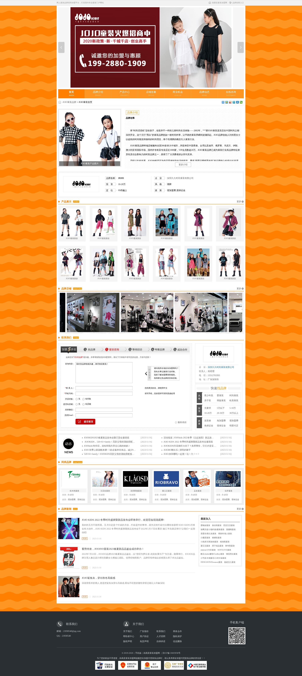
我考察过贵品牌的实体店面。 (166, 378)
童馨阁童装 (231, 529)
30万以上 (233, 413)
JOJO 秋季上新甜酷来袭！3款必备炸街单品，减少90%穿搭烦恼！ (110, 450)
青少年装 (208, 395)
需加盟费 (233, 420)
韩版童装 (221, 400)
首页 (71, 93)
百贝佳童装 (105, 491)
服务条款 (182, 422)
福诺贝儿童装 (229, 562)
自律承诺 (161, 641)
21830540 (66, 636)
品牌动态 (204, 93)
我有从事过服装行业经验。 (165, 371)
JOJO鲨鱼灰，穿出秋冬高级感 (98, 578)
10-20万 (208, 413)
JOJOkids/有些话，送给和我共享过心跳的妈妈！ (107, 446)
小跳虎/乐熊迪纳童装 (209, 542)
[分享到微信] (241, 102)
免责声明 (144, 641)
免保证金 (208, 425)
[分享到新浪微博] (230, 102)
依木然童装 (74, 491)
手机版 (138, 653)
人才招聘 (161, 636)
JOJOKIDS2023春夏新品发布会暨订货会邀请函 (106, 438)
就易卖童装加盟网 (219, 3)
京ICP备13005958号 (171, 653)
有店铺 (88, 404)
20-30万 (220, 413)
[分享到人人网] (237, 102)
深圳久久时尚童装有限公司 (180, 178)
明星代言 (233, 425)
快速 (218, 388)
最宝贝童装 (205, 546)
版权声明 (127, 641)
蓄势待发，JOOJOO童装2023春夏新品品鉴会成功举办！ (113, 549)
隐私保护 (177, 636)
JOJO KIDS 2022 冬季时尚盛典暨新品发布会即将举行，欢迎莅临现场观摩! (123, 520)
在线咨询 (231, 93)
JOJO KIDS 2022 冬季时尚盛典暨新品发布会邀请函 (188, 442)
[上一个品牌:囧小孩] (61, 47)
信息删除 (177, 641)
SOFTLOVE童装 (224, 550)
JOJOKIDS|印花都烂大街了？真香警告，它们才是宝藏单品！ (190, 446)
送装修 (207, 420)
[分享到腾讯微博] (234, 102)
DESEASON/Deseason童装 (211, 562)
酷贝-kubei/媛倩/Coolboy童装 (212, 554)
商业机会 (178, 93)
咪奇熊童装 (230, 546)
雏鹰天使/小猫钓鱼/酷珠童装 (212, 529)
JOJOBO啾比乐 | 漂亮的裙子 (177, 450)
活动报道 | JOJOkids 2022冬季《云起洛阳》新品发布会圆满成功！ (190, 438)
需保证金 (221, 425)
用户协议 (144, 636)
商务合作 (177, 631)
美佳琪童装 (216, 525)
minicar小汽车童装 (208, 550)
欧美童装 (233, 400)
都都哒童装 (216, 538)
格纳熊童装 (224, 542)
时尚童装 (233, 395)
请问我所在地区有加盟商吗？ (166, 368)
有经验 (88, 399)
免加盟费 (221, 420)
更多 (239, 201)
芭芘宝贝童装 (229, 525)
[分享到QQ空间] (226, 102)
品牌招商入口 (238, 3)
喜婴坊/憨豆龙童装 (208, 533)
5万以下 (221, 408)
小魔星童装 (205, 538)
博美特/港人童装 (225, 533)
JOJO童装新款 (72, 238)
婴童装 (220, 395)
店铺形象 (151, 93)
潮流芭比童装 (231, 554)
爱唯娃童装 (205, 525)
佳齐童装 (228, 491)
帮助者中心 (128, 636)
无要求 (207, 408)
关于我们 (127, 631)
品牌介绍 (98, 93)
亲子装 (207, 400)
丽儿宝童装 (167, 491)
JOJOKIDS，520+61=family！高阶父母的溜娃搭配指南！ (110, 442)
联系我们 (161, 631)
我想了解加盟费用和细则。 (165, 375)
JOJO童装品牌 (69, 102)
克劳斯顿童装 (136, 491)
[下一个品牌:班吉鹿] (241, 47)
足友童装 (197, 491)
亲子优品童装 (217, 546)
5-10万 (232, 408)
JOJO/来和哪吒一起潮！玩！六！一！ (182, 454)
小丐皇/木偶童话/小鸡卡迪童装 (213, 558)
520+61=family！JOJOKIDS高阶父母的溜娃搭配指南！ (110, 454)
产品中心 (125, 93)
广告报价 (144, 631)
